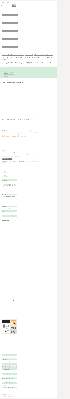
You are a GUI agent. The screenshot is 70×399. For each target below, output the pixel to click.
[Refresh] (3, 150)
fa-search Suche (5, 2)
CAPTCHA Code (16, 152)
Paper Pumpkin (7, 77)
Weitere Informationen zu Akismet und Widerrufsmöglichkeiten (14, 136)
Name (3, 139)
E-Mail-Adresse (5, 142)
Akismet (22, 134)
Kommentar (4, 130)
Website (3, 144)
